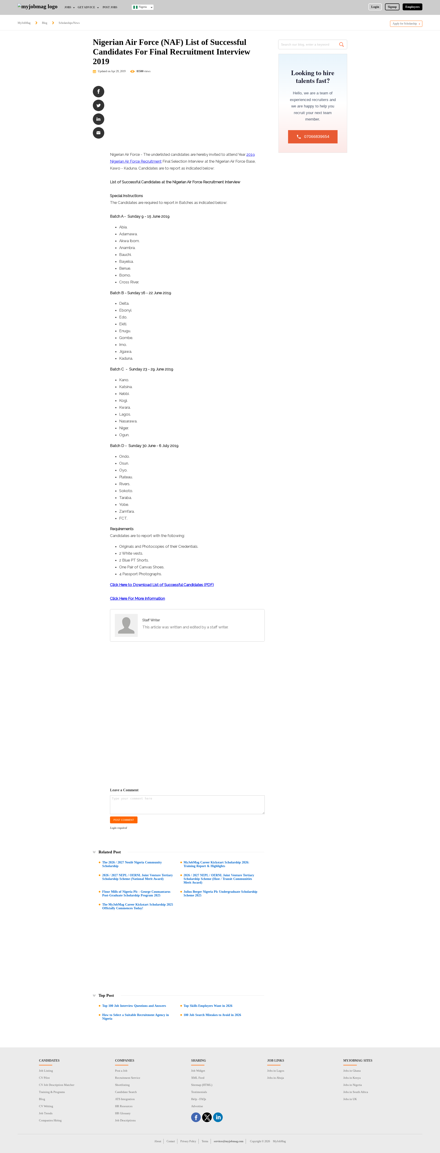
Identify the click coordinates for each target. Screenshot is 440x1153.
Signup (392, 6)
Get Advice (86, 7)
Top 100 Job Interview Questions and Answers (134, 1006)
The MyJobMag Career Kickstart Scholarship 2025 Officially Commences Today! (137, 906)
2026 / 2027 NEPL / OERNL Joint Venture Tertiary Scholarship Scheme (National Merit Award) (137, 877)
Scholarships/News (69, 23)
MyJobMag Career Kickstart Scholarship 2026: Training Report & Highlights (216, 864)
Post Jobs (110, 7)
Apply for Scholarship (405, 23)
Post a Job (121, 1070)
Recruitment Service (127, 1077)
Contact (171, 1141)
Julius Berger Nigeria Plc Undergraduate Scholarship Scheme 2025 (220, 893)
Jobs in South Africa (355, 1092)
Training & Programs (52, 1092)
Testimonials (199, 1092)
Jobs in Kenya (352, 1077)
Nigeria (143, 6)
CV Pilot (44, 1077)
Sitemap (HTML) (201, 1085)
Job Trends (45, 1113)
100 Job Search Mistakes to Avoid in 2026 (212, 1015)
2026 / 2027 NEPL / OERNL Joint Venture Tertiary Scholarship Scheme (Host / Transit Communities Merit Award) (219, 879)
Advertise (197, 1106)
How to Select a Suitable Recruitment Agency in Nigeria (135, 1016)
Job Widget (198, 1070)
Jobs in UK (350, 1099)
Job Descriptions (125, 1120)
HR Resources (123, 1106)
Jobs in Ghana (352, 1070)
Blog (44, 23)
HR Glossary (123, 1113)
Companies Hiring (50, 1120)
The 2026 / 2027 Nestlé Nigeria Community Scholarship (132, 864)
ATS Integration (125, 1099)
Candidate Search (126, 1092)
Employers (412, 6)
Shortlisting (122, 1085)
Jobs (67, 7)
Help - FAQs (198, 1099)
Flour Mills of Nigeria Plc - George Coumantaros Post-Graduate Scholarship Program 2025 (136, 893)
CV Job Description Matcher (56, 1085)
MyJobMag (24, 23)
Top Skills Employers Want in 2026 (208, 1006)
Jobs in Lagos (275, 1070)
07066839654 (316, 136)
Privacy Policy (188, 1141)
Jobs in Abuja (275, 1077)
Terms (205, 1141)
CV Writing (46, 1106)
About (157, 1141)
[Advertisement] (187, 114)
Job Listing (46, 1070)
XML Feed (197, 1077)
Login (375, 6)
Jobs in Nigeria (352, 1085)
